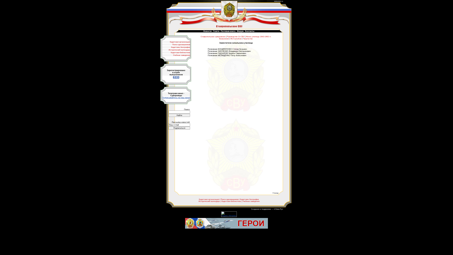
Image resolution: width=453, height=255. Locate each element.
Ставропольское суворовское (213, 37)
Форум (240, 31)
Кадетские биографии (180, 47)
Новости (207, 31)
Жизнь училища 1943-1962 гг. (258, 37)
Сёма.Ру (278, 209)
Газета (216, 31)
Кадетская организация (180, 42)
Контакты (249, 31)
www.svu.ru (278, 1)
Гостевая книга (228, 31)
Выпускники (224, 39)
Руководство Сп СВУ (235, 37)
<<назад (275, 193)
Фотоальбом (236, 39)
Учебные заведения (181, 55)
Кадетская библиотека (180, 52)
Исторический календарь (179, 50)
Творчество (248, 39)
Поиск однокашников (181, 45)
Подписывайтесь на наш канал (176, 98)
